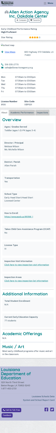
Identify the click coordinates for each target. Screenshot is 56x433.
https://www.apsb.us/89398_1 (18, 217)
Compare (22, 20)
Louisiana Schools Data (43, 396)
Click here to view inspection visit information (26, 265)
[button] (4, 113)
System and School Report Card (38, 400)
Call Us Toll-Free (12, 410)
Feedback (7, 415)
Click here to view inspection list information (26, 281)
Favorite (36, 20)
